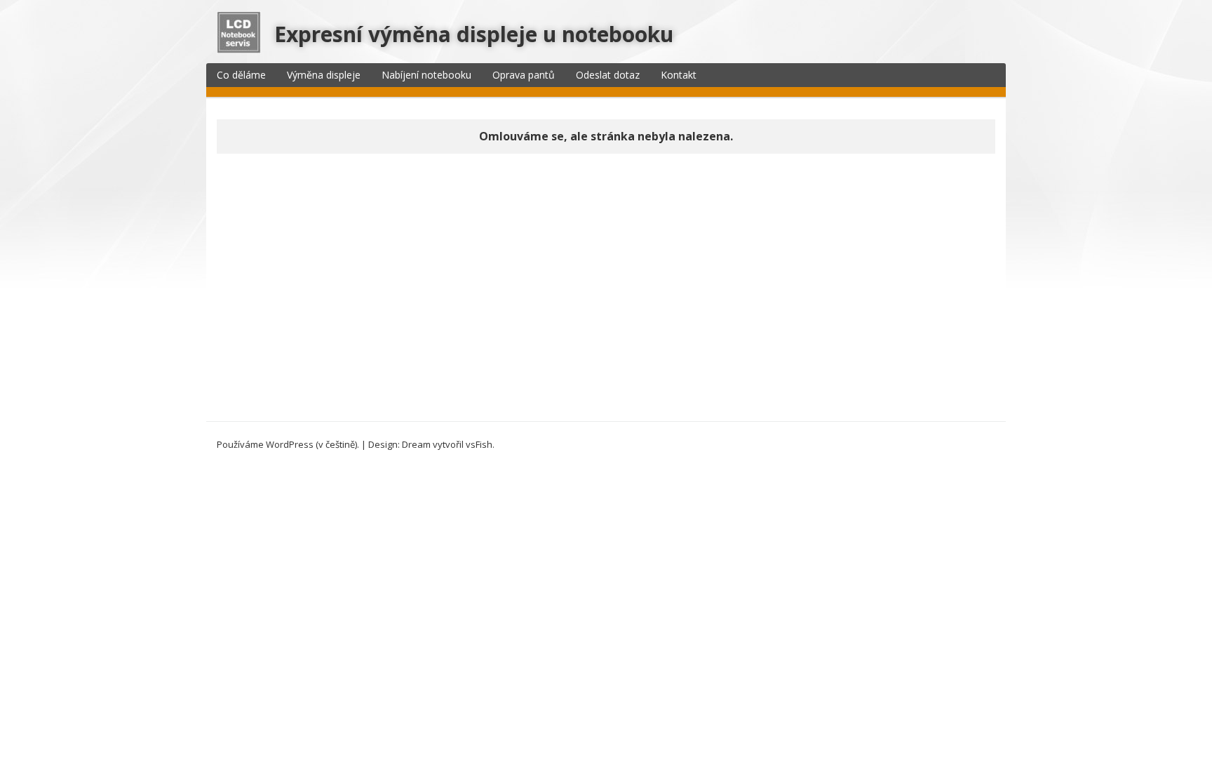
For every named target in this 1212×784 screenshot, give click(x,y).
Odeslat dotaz (608, 74)
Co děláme (241, 74)
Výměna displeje (324, 74)
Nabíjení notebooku (426, 74)
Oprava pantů (523, 74)
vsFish (479, 444)
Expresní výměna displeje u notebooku (473, 34)
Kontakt (678, 74)
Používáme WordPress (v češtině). (288, 444)
